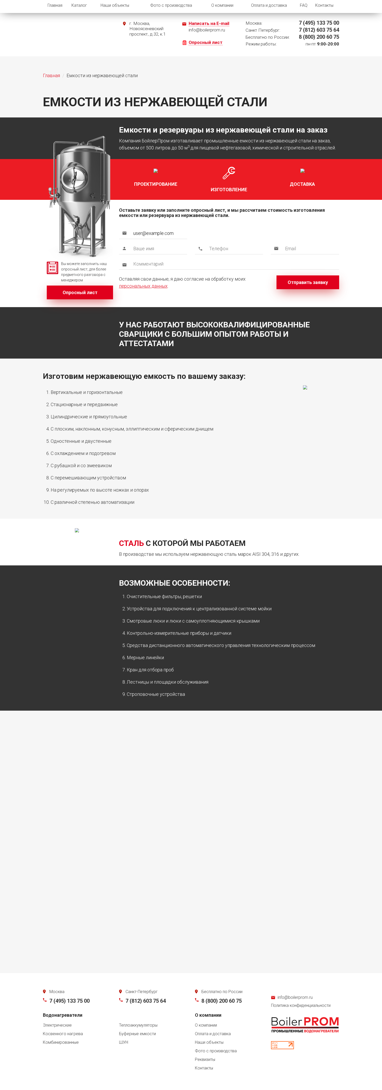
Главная (55, 5)
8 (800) (319, 37)
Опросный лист (205, 42)
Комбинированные (61, 1042)
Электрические (57, 1025)
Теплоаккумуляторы (138, 1025)
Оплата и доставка (269, 5)
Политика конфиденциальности (301, 1005)
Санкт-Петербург (142, 991)
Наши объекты (115, 5)
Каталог (79, 5)
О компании (222, 5)
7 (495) (319, 23)
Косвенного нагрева (63, 1033)
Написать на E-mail (209, 23)
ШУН (123, 1042)
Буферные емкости (137, 1033)
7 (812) (319, 30)
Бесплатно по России (221, 991)
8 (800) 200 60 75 (221, 1001)
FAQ (303, 5)
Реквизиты (205, 1059)
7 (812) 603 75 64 (146, 1001)
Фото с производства (171, 5)
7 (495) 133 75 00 (69, 1001)
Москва (56, 991)
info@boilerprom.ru (295, 997)
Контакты (324, 5)
